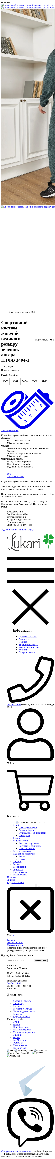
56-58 (25, 381)
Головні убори (20, 874)
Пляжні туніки (20, 872)
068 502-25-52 (14, 704)
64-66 (44, 381)
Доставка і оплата (28, 636)
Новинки (11, 877)
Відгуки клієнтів (27, 652)
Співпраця (24, 639)
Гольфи (22, 859)
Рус (12, 935)
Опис (9, 474)
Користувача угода (28, 644)
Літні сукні (24, 835)
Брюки (16, 864)
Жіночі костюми (21, 840)
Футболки (18, 869)
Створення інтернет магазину (16, 1151)
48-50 (5, 381)
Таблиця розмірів (9, 430)
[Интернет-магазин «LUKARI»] (30, 550)
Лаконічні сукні (26, 830)
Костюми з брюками (29, 843)
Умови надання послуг (30, 647)
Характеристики (15, 476)
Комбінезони (19, 867)
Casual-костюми (27, 848)
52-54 (15, 381)
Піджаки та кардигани (24, 853)
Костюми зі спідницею (30, 846)
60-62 (34, 381)
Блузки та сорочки (22, 851)
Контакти (23, 649)
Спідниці (17, 861)
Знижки (11, 880)
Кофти (22, 856)
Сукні (16, 825)
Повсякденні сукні (28, 827)
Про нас (23, 642)
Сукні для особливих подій (32, 833)
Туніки (16, 838)
